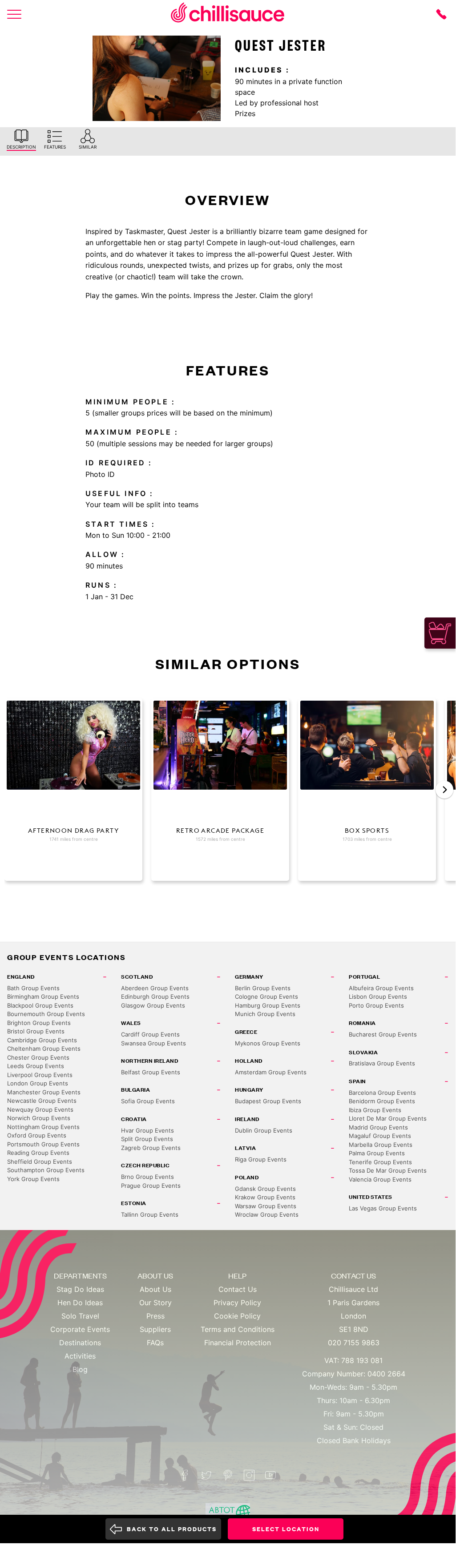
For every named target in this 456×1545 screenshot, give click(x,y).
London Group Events (37, 1083)
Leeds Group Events (35, 1065)
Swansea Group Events (153, 1043)
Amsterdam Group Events (271, 1072)
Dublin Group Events (263, 1130)
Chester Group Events (38, 1057)
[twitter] (206, 1475)
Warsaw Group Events (265, 1206)
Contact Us (237, 1289)
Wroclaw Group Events (267, 1214)
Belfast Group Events (150, 1072)
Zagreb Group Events (151, 1147)
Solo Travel (80, 1315)
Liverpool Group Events (40, 1074)
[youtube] (270, 1475)
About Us (155, 1289)
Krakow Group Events (265, 1197)
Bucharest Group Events (383, 1034)
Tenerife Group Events (380, 1162)
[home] (228, 14)
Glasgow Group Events (153, 1005)
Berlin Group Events (263, 988)
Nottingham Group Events (43, 1126)
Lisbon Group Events (378, 996)
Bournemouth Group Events (46, 1013)
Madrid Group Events (378, 1127)
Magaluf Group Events (380, 1135)
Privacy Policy (237, 1302)
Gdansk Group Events (265, 1188)
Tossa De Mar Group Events (388, 1170)
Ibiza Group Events (375, 1109)
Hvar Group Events (147, 1130)
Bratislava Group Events (382, 1063)
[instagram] (249, 1475)
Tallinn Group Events (149, 1214)
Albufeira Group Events (381, 988)
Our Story (155, 1302)
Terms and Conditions (237, 1329)
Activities (80, 1355)
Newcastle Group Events (42, 1100)
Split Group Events (147, 1138)
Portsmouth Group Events (43, 1144)
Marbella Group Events (380, 1144)
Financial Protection (237, 1342)
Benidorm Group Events (382, 1101)
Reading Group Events (38, 1152)
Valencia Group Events (380, 1179)
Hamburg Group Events (267, 1005)
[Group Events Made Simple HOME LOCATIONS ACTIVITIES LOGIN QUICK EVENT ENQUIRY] (14, 14)
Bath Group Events (33, 988)
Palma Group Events (377, 1153)
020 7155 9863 (353, 1342)
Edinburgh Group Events (155, 996)
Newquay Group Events (40, 1109)
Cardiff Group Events (150, 1034)
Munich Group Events (265, 1013)
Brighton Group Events (39, 1022)
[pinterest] (227, 1475)
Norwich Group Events (38, 1117)
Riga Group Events (261, 1159)
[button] (444, 789)
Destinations (80, 1342)
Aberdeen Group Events (155, 988)
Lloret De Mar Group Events (388, 1118)
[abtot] (228, 1513)
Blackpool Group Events (40, 1005)
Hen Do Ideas (80, 1302)
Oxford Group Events (36, 1135)
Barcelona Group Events (382, 1092)
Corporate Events (80, 1329)
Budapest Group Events (268, 1101)
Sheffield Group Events (39, 1161)
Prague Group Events (151, 1185)
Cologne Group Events (266, 996)
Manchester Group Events (44, 1092)
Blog (80, 1369)
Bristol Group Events (36, 1031)
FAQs (155, 1342)
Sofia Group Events (148, 1101)
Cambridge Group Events (42, 1040)
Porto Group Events (376, 1005)
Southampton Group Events (46, 1170)
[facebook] (185, 1475)
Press (155, 1315)
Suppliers (155, 1329)
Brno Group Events (147, 1176)
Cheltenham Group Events (44, 1048)
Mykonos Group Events (267, 1043)
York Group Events (33, 1178)
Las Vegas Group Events (383, 1208)
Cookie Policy (237, 1315)
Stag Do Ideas (80, 1289)
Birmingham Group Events (43, 996)
